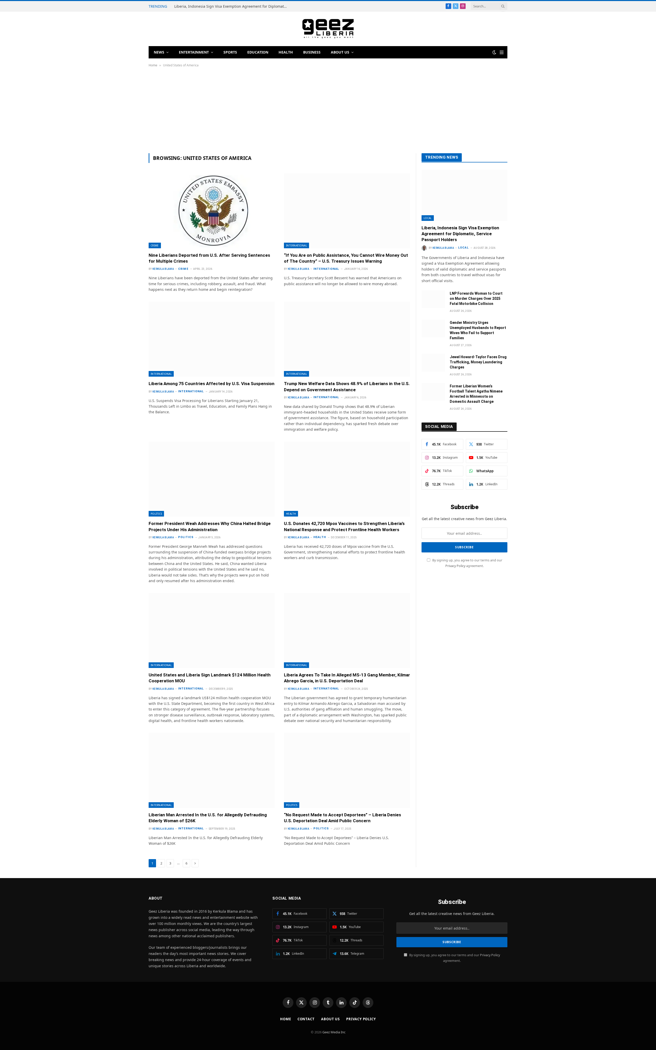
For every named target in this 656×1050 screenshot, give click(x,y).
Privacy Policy (455, 566)
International (296, 245)
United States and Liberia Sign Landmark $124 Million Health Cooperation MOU (210, 677)
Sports (230, 52)
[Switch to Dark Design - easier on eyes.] (494, 52)
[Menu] (502, 52)
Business (312, 52)
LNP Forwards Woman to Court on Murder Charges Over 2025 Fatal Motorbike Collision (476, 298)
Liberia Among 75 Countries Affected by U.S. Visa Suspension (211, 383)
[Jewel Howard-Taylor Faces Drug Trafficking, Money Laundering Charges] (433, 363)
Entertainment (194, 52)
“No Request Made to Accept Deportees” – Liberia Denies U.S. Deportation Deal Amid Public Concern (342, 817)
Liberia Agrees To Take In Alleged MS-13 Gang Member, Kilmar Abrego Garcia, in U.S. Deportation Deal (347, 677)
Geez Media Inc (333, 1032)
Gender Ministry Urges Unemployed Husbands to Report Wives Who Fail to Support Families (478, 330)
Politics (156, 514)
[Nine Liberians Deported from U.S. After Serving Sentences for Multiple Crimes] (212, 210)
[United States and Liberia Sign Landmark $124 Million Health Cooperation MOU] (212, 630)
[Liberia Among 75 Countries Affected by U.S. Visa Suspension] (212, 339)
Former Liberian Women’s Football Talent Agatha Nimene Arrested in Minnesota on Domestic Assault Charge (476, 394)
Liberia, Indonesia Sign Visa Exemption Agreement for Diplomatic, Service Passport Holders (232, 6)
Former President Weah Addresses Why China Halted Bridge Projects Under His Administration (210, 526)
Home (153, 65)
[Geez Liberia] (328, 29)
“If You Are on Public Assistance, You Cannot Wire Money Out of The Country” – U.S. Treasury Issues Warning (346, 258)
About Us (340, 52)
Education (257, 52)
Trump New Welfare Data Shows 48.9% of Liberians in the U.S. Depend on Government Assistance (347, 386)
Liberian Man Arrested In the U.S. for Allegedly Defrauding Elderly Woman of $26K (208, 817)
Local (428, 218)
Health (286, 52)
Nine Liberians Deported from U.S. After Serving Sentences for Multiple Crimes (209, 258)
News (159, 52)
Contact (306, 1019)
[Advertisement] (328, 110)
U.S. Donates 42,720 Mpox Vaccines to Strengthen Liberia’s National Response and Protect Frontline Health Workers (344, 526)
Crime (155, 245)
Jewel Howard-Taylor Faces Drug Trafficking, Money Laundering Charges (478, 362)
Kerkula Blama (163, 268)
